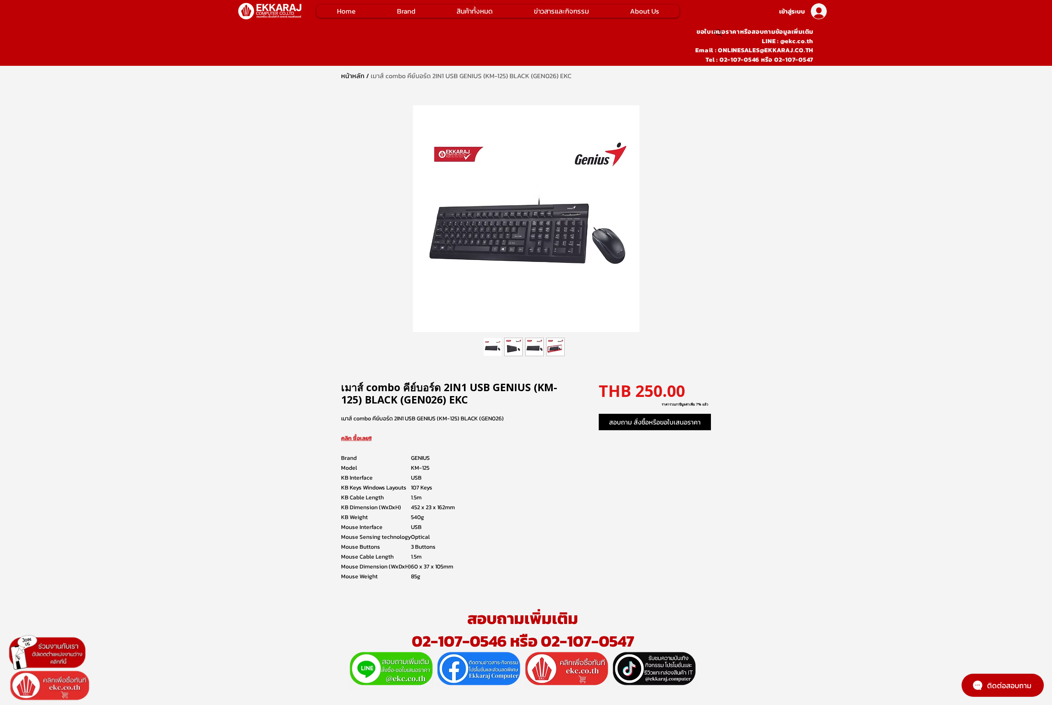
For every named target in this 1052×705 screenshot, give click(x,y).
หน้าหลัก (353, 76)
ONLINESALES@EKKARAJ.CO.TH (765, 50)
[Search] (718, 33)
